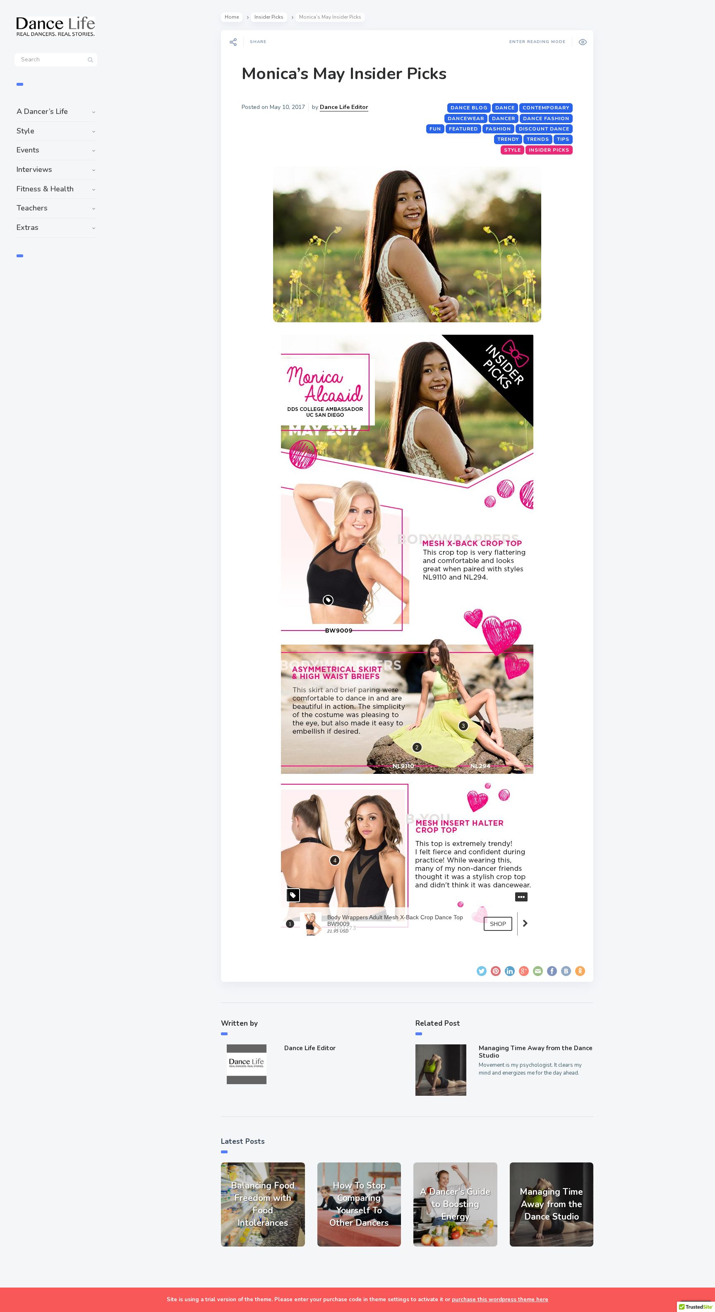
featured (463, 129)
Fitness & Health (45, 189)
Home (232, 17)
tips (563, 139)
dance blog (469, 107)
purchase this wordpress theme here (500, 1299)
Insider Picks (268, 17)
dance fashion (546, 118)
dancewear (466, 118)
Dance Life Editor (344, 107)
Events (28, 150)
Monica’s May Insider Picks (344, 74)
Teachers (32, 208)
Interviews (34, 169)
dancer (503, 118)
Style (25, 131)
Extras (27, 227)
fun (435, 129)
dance (505, 107)
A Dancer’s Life (42, 111)
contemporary (546, 107)
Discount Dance (544, 129)
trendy (508, 139)
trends (538, 139)
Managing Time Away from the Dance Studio (536, 1052)
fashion (498, 129)
